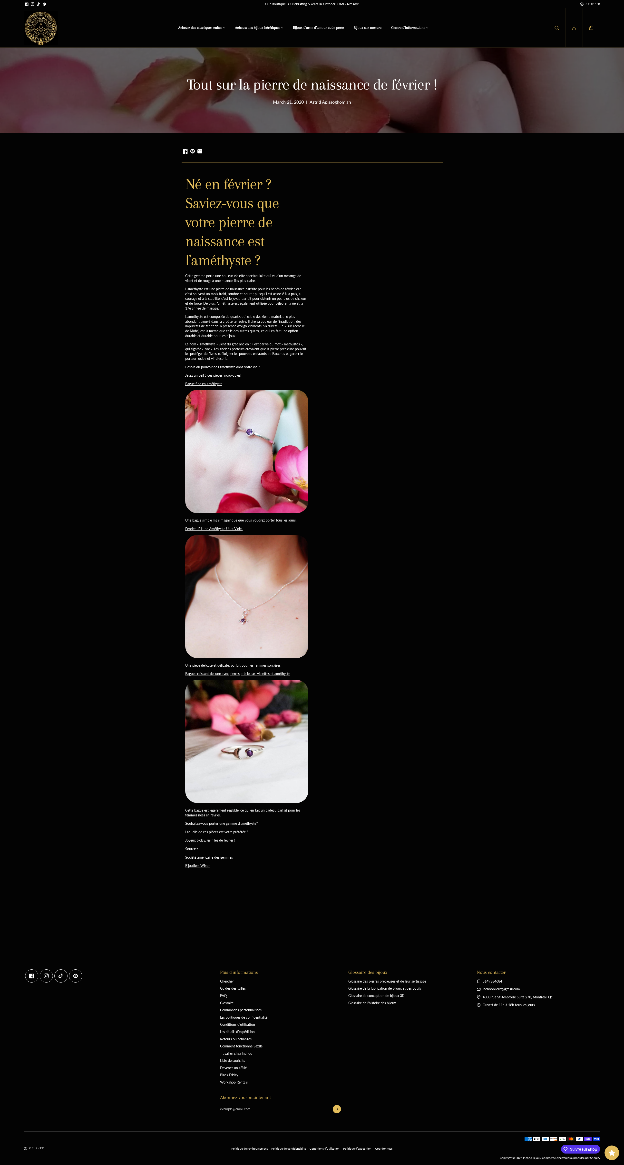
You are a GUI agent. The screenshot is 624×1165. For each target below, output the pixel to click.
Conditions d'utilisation (237, 1024)
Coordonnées (383, 1148)
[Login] (574, 28)
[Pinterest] (44, 4)
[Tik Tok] (38, 4)
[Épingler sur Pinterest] (192, 151)
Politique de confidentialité (288, 1148)
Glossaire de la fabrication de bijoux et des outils (384, 988)
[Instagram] (33, 4)
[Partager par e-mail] (200, 151)
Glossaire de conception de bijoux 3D (376, 996)
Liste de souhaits (232, 1060)
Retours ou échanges (236, 1039)
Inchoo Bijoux (532, 1158)
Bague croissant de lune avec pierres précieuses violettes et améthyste (237, 674)
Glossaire (227, 1003)
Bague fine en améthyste (203, 384)
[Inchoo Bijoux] (41, 28)
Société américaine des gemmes (209, 857)
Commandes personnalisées (241, 1010)
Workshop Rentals (234, 1082)
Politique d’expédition (357, 1148)
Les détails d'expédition (237, 1032)
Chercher (227, 981)
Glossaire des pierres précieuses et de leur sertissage (387, 981)
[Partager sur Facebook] (185, 151)
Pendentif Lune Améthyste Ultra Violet (214, 529)
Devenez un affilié (233, 1068)
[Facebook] (27, 4)
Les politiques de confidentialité (243, 1017)
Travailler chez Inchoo (236, 1053)
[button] (591, 28)
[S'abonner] (337, 1109)
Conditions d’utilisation (325, 1148)
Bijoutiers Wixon (197, 866)
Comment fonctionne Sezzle (241, 1046)
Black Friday (229, 1075)
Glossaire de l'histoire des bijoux (372, 1003)
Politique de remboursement (249, 1148)
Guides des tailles (233, 988)
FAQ (223, 996)
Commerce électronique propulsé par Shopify (571, 1158)
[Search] (557, 28)
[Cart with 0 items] (591, 28)
